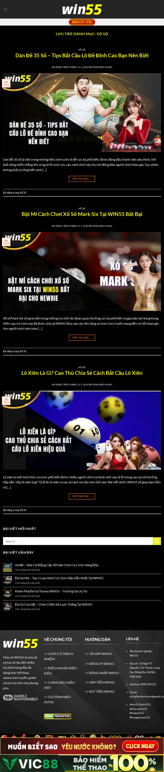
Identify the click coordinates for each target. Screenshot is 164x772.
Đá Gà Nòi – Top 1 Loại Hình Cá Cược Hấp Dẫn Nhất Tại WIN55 (59, 578)
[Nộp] (157, 541)
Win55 (134, 655)
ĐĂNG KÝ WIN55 (101, 664)
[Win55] (82, 9)
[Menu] (5, 9)
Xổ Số (82, 49)
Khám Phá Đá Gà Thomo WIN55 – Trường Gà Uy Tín (51, 591)
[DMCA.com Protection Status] (57, 716)
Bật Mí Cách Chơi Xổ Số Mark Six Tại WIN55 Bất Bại (82, 214)
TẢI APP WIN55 (100, 654)
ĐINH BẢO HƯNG (102, 67)
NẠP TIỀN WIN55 (102, 682)
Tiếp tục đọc (82, 178)
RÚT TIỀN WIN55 (101, 691)
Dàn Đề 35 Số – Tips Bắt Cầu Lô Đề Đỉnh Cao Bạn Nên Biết (82, 55)
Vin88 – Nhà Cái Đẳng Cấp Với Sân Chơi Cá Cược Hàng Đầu (57, 565)
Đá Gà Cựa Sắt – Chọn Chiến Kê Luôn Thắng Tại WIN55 (53, 604)
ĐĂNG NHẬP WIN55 (104, 673)
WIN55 (19, 657)
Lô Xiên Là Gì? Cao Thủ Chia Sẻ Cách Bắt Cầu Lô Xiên (82, 373)
